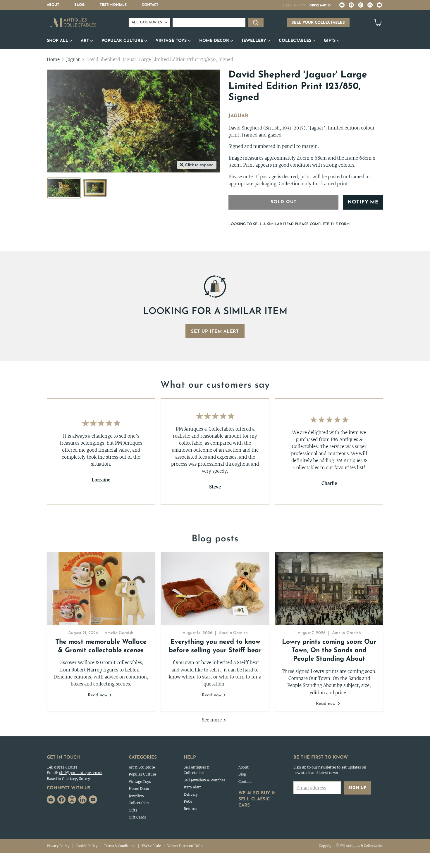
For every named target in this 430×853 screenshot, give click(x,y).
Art (85, 41)
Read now (98, 695)
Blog (79, 5)
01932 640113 (320, 5)
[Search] (256, 22)
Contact (150, 5)
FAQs (188, 801)
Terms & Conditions (119, 846)
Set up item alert (215, 331)
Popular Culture (123, 41)
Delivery (191, 794)
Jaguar (73, 59)
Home (53, 59)
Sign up (357, 788)
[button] (64, 188)
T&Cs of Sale (151, 846)
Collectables (296, 41)
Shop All (58, 41)
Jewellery (255, 41)
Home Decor (215, 41)
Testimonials (113, 5)
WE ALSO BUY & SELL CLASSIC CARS (256, 799)
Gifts (330, 41)
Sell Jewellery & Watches (204, 780)
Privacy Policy (58, 846)
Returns (190, 809)
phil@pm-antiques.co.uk (80, 773)
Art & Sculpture (142, 767)
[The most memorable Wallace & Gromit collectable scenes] (101, 588)
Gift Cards (137, 817)
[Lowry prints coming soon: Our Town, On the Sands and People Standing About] (329, 588)
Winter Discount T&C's (185, 846)
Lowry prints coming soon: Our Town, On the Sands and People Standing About (329, 651)
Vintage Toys (172, 41)
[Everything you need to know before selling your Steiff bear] (215, 588)
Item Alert (192, 787)
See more (212, 720)
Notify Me (363, 202)
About (53, 5)
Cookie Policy (86, 846)
